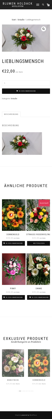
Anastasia (13, 380)
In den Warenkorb (27, 91)
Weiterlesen (39, 243)
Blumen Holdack (18, 3)
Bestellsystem (17, 6)
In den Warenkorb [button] (14, 243)
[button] (43, 28)
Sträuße (21, 19)
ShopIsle (18, 415)
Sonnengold (39, 380)
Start (14, 19)
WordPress (33, 415)
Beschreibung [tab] (11, 114)
